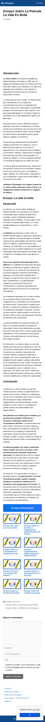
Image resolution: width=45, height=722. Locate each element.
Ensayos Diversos (13, 602)
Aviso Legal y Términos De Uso (16, 698)
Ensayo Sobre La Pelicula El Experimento (22, 605)
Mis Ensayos (7, 3)
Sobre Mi (7, 701)
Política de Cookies (11, 692)
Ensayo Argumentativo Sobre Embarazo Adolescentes (31, 552)
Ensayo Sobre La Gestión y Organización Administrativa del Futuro (32, 530)
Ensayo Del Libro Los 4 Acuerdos (11, 527)
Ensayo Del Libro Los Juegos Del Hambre (11, 573)
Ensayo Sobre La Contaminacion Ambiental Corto (10, 551)
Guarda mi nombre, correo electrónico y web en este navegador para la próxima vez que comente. (22, 667)
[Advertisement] (22, 46)
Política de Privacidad (12, 695)
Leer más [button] (36, 709)
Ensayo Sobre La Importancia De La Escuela (32, 573)
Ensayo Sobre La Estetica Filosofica (11, 592)
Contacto (7, 689)
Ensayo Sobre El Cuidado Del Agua (32, 592)
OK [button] (30, 715)
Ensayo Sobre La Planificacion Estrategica (22, 608)
